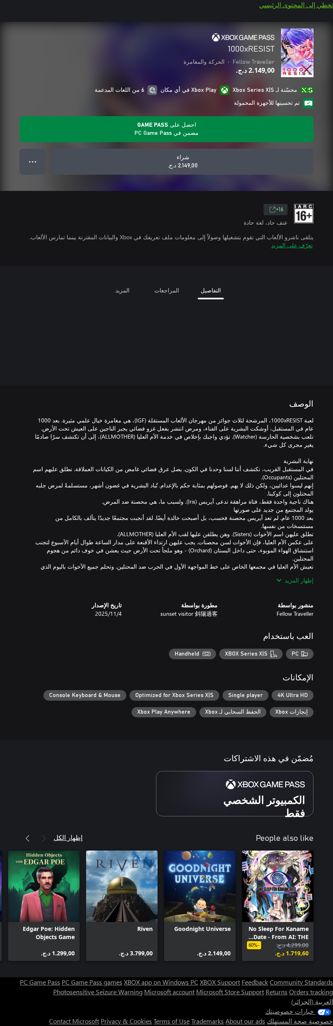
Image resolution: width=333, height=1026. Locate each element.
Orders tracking (311, 991)
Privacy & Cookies (126, 1021)
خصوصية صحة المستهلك (300, 1021)
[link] (278, 906)
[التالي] (27, 838)
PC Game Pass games (92, 982)
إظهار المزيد (299, 580)
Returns (277, 991)
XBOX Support (220, 982)
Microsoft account (169, 991)
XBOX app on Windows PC (161, 982)
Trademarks (207, 1021)
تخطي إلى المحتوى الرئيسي (296, 4)
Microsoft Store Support (230, 991)
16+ (279, 209)
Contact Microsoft (74, 1021)
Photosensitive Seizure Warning (98, 991)
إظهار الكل (68, 837)
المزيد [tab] (122, 290)
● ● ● (33, 161)
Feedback (255, 982)
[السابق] (44, 838)
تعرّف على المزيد (292, 245)
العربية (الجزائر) (312, 1001)
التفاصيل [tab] (211, 290)
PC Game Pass (40, 982)
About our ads (245, 1021)
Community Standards (301, 982)
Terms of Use (172, 1021)
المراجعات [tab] (166, 290)
